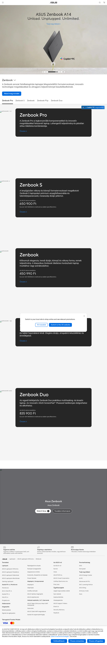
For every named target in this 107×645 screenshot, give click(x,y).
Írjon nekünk (57, 594)
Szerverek (30, 608)
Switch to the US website (60, 325)
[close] (84, 316)
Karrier (56, 569)
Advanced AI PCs (84, 581)
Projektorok (6, 600)
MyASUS (56, 613)
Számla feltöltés (58, 597)
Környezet (82, 569)
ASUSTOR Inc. (58, 575)
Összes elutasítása (77, 641)
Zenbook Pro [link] (7, 100)
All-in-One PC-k (7, 591)
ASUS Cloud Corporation (61, 578)
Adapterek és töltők (33, 572)
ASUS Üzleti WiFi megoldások (36, 611)
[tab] (43, 72)
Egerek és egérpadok (8, 613)
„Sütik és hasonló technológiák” (60, 636)
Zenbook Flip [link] (42, 100)
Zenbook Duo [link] (56, 100)
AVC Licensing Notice (86, 584)
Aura (80, 594)
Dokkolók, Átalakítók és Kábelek (37, 575)
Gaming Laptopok (7, 581)
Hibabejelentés (58, 600)
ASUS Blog (82, 588)
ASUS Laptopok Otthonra (10, 569)
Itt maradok (41, 325)
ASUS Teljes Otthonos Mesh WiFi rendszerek (37, 604)
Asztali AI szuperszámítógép (36, 614)
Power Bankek (31, 578)
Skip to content (2, 6)
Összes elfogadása (96, 641)
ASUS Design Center (85, 575)
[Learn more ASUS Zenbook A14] (53, 74)
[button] (3, 2)
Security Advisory (59, 610)
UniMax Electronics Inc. (61, 581)
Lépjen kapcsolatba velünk (62, 591)
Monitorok (5, 588)
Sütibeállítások (58, 641)
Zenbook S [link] (20, 100)
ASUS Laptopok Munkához (10, 572)
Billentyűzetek (6, 610)
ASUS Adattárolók (33, 597)
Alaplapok (30, 584)
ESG (80, 566)
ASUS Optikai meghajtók (35, 594)
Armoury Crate (84, 591)
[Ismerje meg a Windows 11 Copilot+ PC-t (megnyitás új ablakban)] (93, 107)
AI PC (81, 578)
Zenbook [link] (31, 100)
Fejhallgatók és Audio (34, 566)
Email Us (56, 606)
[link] (53, 2)
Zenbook (38, 559)
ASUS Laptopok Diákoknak (10, 575)
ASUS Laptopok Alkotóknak (11, 578)
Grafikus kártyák (32, 591)
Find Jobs (56, 584)
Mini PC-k (5, 597)
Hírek (55, 572)
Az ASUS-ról (57, 566)
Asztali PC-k (6, 594)
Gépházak (30, 588)
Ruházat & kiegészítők (34, 569)
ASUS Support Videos (60, 603)
